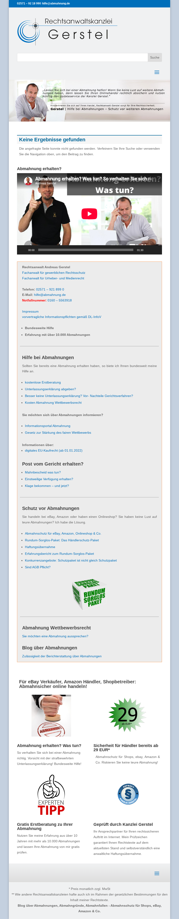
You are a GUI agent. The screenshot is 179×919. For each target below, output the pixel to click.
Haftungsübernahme (40, 547)
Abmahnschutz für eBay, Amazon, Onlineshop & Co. (63, 533)
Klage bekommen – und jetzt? (47, 486)
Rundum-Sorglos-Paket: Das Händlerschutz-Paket (62, 540)
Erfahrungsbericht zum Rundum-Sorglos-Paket (59, 553)
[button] (10, 909)
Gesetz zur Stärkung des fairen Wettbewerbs (58, 432)
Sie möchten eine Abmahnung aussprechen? (55, 636)
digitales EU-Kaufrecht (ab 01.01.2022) (54, 450)
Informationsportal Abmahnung (47, 426)
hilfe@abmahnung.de (50, 295)
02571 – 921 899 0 (50, 289)
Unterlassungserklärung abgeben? (50, 389)
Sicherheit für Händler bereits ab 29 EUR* (125, 747)
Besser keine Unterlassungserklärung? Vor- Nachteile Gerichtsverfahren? (79, 396)
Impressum (30, 311)
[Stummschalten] (148, 250)
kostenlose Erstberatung (43, 382)
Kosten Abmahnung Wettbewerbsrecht (53, 402)
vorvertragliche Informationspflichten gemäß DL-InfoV (61, 317)
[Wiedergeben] (23, 250)
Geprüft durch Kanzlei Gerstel (123, 824)
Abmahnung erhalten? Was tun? (49, 745)
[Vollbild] (156, 250)
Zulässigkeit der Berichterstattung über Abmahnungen (62, 656)
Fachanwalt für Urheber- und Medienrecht (53, 278)
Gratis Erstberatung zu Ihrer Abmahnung (45, 826)
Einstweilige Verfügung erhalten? (49, 479)
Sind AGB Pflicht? (38, 567)
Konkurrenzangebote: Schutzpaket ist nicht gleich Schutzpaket (71, 560)
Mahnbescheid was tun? (43, 472)
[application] (89, 214)
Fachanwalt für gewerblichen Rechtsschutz (53, 272)
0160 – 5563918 (60, 300)
